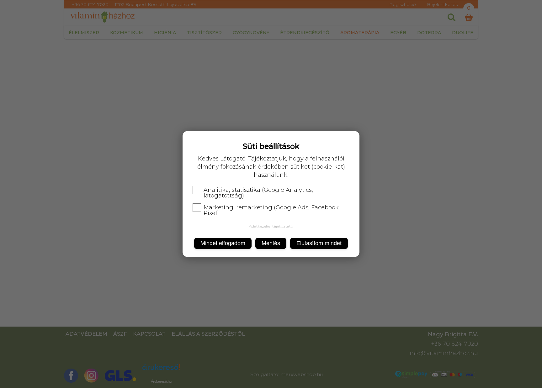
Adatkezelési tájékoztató (271, 226)
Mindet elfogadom (222, 243)
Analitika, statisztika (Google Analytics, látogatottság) (258, 192)
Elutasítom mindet (319, 243)
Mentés (271, 243)
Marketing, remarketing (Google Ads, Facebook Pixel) (271, 210)
